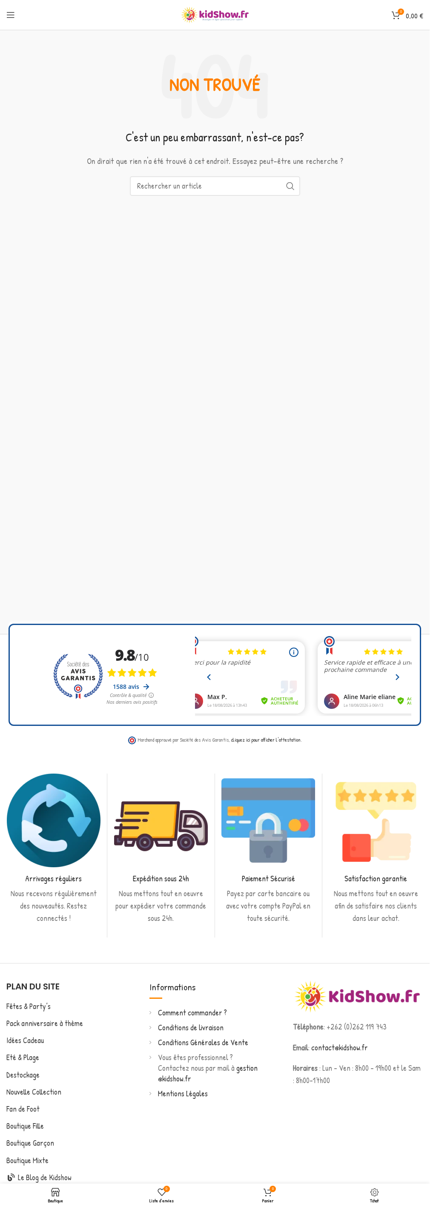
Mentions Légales (183, 1093)
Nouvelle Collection (33, 1092)
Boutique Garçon (30, 1143)
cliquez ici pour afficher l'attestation (266, 739)
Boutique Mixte (27, 1160)
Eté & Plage (22, 1057)
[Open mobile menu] (10, 14)
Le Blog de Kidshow (44, 1177)
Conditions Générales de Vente (203, 1042)
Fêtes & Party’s (28, 1006)
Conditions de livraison (191, 1027)
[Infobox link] (53, 849)
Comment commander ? (192, 1012)
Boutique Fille (25, 1126)
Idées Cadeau (25, 1040)
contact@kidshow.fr (339, 1047)
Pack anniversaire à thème (44, 1023)
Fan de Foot (23, 1109)
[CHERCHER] (290, 186)
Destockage (23, 1074)
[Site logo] (215, 14)
